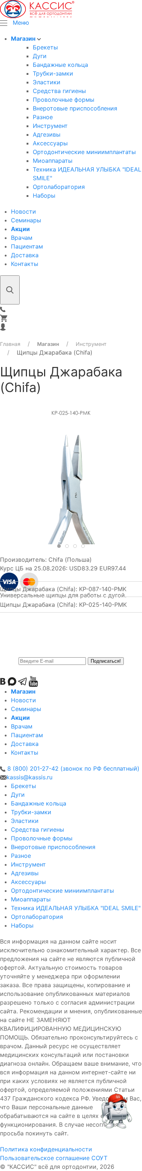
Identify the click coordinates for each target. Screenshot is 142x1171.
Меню (21, 22)
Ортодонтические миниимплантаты (84, 152)
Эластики (46, 82)
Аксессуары (50, 143)
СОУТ (99, 1158)
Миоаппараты (52, 160)
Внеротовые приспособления (75, 108)
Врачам (21, 237)
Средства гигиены (59, 90)
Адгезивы (46, 134)
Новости (23, 211)
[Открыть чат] (116, 1114)
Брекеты (45, 47)
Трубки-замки (53, 73)
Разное (43, 117)
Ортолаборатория (59, 186)
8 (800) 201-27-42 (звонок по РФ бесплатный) (72, 768)
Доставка (25, 255)
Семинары (26, 220)
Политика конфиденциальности (46, 1149)
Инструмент (50, 125)
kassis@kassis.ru (29, 777)
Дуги (40, 56)
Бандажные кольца (60, 64)
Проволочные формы (63, 99)
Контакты (24, 263)
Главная (10, 344)
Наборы (44, 195)
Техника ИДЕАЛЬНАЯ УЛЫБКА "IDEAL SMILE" (76, 908)
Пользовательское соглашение (45, 1158)
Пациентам (27, 246)
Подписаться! (106, 661)
